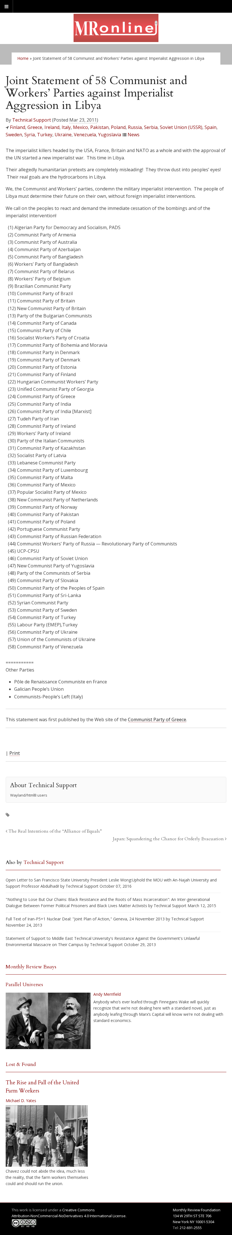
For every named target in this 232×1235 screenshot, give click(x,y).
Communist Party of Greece (157, 719)
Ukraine (63, 134)
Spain (210, 127)
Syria (29, 134)
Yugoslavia (109, 134)
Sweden (14, 134)
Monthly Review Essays (31, 966)
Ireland (51, 127)
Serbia (151, 127)
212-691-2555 (191, 1227)
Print (14, 753)
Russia (135, 127)
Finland (17, 127)
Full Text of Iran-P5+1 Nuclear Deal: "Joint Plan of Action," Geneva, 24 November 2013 (85, 919)
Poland (118, 127)
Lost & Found (21, 1064)
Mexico (80, 127)
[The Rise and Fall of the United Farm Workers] (47, 1136)
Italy (66, 127)
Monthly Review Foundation (196, 1209)
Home (23, 58)
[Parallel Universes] (48, 1021)
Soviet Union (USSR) (181, 127)
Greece (34, 127)
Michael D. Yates (21, 1100)
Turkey (44, 134)
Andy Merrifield (107, 994)
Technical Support (31, 120)
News (133, 134)
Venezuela (85, 134)
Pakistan (99, 127)
